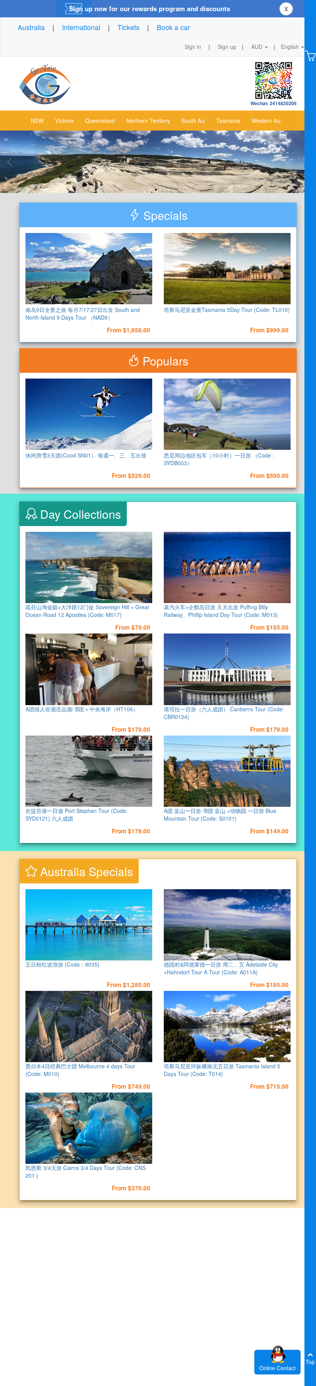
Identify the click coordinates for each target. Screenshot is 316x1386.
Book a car (173, 27)
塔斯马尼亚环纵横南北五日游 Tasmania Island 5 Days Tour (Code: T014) (222, 1070)
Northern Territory (148, 120)
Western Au (266, 120)
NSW (37, 120)
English (290, 46)
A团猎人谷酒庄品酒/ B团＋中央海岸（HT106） (81, 709)
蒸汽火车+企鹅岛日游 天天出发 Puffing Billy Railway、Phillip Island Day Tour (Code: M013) (221, 610)
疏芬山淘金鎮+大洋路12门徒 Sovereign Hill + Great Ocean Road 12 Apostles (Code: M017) (87, 610)
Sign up (227, 46)
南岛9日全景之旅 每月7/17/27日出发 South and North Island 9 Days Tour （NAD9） (82, 313)
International (81, 27)
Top (310, 1362)
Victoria (64, 120)
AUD (257, 46)
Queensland (100, 120)
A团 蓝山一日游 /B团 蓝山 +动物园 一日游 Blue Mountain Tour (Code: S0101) (220, 814)
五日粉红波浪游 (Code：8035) (62, 964)
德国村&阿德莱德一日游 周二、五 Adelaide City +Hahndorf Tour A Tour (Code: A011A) (221, 968)
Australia (31, 27)
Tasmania (228, 120)
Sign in (193, 46)
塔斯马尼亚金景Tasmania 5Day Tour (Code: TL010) (227, 309)
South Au (193, 120)
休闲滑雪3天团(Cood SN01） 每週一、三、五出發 (85, 455)
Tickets (129, 27)
